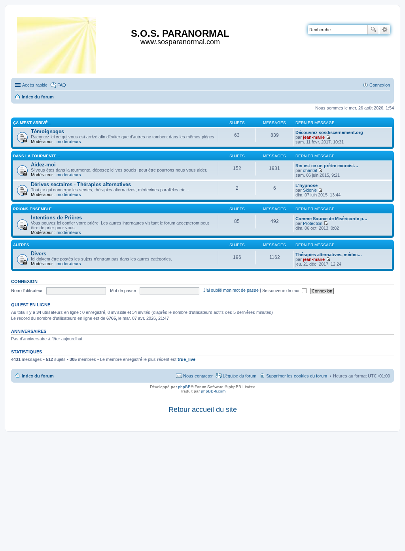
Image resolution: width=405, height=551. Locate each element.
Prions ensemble (32, 209)
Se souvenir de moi (281, 290)
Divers (38, 254)
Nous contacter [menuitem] (198, 376)
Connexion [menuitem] (379, 85)
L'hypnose (306, 185)
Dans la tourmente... (36, 156)
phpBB (184, 387)
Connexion (24, 281)
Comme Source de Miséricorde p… (331, 218)
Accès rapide (34, 85)
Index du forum (38, 376)
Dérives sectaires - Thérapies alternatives (81, 184)
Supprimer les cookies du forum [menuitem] (296, 376)
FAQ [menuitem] (61, 85)
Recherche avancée (384, 29)
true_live (186, 359)
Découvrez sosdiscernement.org (329, 132)
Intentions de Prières (56, 218)
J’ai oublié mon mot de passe (231, 290)
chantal (310, 170)
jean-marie (314, 137)
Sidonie (310, 190)
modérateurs (69, 141)
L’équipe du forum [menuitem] (239, 376)
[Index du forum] (57, 43)
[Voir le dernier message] (328, 137)
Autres (21, 245)
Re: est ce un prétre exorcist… (326, 165)
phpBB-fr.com (213, 391)
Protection (312, 223)
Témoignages (47, 131)
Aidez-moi (43, 165)
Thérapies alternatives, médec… (328, 254)
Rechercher (373, 29)
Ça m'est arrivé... (32, 123)
